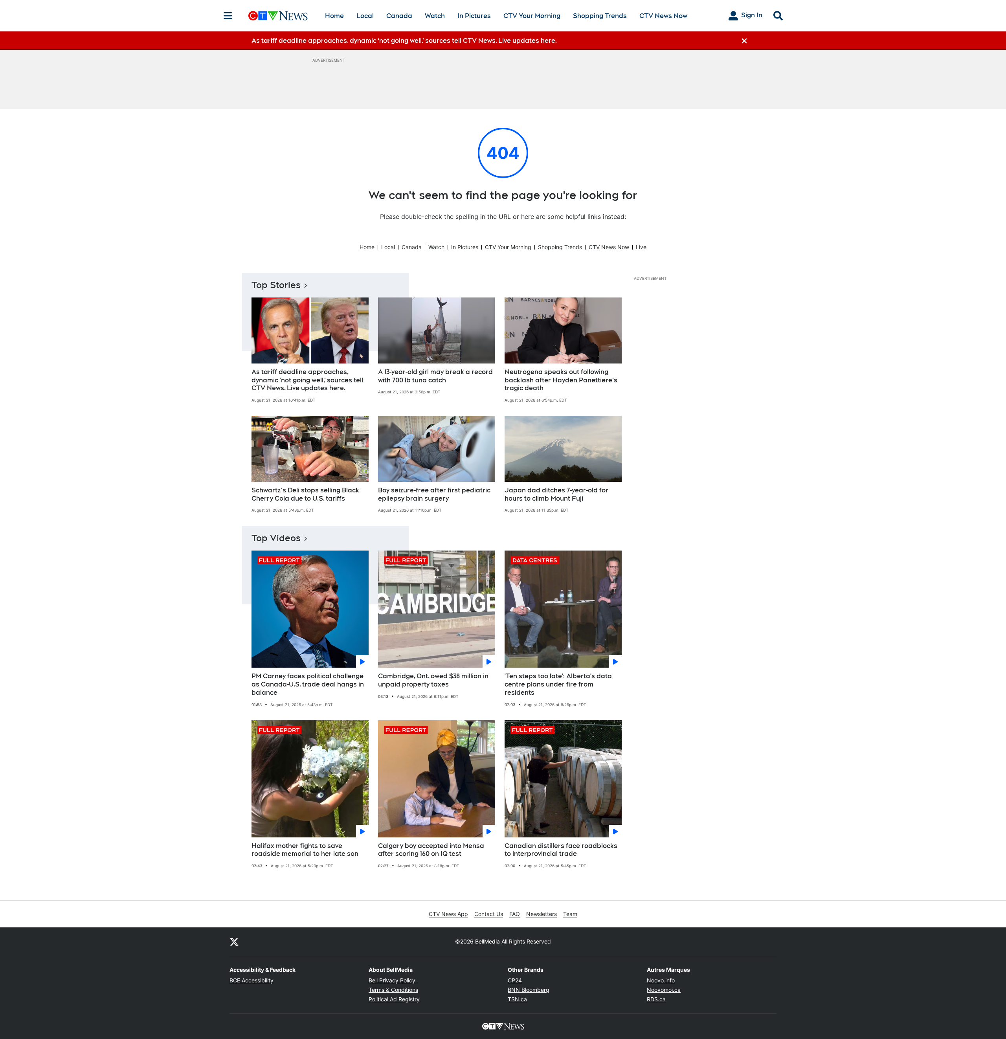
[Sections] (228, 16)
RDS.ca (656, 999)
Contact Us (488, 914)
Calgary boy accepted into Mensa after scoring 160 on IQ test (431, 850)
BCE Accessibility (251, 980)
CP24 (515, 980)
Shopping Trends (600, 16)
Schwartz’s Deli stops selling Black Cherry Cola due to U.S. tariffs (305, 494)
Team (570, 914)
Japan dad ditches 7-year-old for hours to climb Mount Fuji (556, 494)
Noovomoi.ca (664, 989)
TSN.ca (517, 999)
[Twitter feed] (234, 941)
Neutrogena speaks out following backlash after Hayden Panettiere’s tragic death (561, 380)
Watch (435, 16)
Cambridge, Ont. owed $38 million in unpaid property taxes (433, 680)
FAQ (514, 914)
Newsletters (541, 914)
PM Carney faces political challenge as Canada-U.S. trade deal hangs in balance (308, 684)
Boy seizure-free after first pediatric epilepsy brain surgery (434, 494)
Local (365, 16)
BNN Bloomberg (528, 989)
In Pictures (474, 16)
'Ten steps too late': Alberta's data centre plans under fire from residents (558, 684)
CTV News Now (663, 16)
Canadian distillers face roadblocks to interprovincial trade (561, 850)
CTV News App (448, 914)
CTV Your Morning (531, 16)
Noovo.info (661, 980)
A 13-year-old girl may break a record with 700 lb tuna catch (435, 376)
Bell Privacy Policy (392, 980)
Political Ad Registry (394, 999)
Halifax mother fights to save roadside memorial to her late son (305, 850)
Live (641, 247)
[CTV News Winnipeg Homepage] (278, 15)
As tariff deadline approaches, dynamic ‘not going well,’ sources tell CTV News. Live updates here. (307, 380)
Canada (399, 16)
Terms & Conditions (393, 989)
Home (334, 16)
